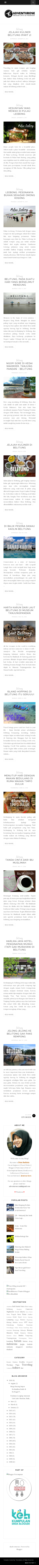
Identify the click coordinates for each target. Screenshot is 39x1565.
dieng (30, 1341)
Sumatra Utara (11, 1335)
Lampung (10, 1320)
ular (22, 1368)
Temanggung (22, 1338)
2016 (10, 1438)
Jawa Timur (21, 1314)
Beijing (30, 1306)
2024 (10, 1414)
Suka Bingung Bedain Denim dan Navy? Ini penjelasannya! (22, 1207)
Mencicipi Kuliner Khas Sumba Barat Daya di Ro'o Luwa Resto (23, 1260)
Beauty (9, 1362)
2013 (10, 1447)
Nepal (30, 1322)
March (13, 1404)
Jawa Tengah (11, 1314)
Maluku (15, 1322)
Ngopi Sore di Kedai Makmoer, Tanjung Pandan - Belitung (19, 366)
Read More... (9, 92)
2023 (10, 1417)
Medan (21, 1322)
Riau (31, 1327)
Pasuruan (29, 1325)
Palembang (10, 1325)
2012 (10, 1450)
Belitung (19, 29)
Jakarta (22, 1312)
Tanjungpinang (11, 1338)
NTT (25, 1322)
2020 (10, 1426)
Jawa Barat (29, 1312)
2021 (10, 1423)
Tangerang (28, 1335)
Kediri (15, 1317)
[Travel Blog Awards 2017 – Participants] (19, 1289)
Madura (22, 1320)
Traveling (27, 1364)
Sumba (20, 1335)
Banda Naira (20, 1306)
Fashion (15, 1362)
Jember (30, 1314)
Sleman (29, 1330)
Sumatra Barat (12, 1333)
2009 (10, 1459)
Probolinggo (10, 1327)
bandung (10, 1341)
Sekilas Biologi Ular (21, 1236)
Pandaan (20, 1325)
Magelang (29, 1320)
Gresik (17, 1312)
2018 (10, 1432)
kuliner (16, 1367)
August (13, 1383)
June (12, 1401)
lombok (29, 1344)
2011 (10, 1453)
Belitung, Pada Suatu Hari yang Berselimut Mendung (19, 282)
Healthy (22, 1362)
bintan (25, 1341)
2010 (10, 1456)
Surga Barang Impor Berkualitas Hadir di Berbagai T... (18, 1389)
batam (17, 1341)
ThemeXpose (19, 1560)
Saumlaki (9, 1330)
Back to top (29, 1563)
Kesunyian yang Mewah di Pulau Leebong (19, 111)
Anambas (9, 1306)
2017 (10, 1435)
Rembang (26, 1327)
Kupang (30, 1317)
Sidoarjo (23, 1330)
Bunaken (19, 1309)
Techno (10, 1365)
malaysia (10, 1347)
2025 (10, 1411)
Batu (26, 1306)
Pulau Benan (18, 1327)
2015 (10, 1441)
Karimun (9, 1317)
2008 (10, 1462)
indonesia (12, 1344)
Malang (9, 1322)
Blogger (19, 1549)
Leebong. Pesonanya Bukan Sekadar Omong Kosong (19, 195)
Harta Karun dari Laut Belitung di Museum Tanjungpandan (19, 610)
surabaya (29, 1347)
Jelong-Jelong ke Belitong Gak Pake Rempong (19, 1033)
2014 (10, 1444)
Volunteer (9, 1368)
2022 (10, 1420)
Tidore (30, 1338)
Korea (25, 1317)
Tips (17, 1365)
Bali (13, 1306)
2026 (10, 1380)
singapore (19, 1347)
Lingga (17, 1320)
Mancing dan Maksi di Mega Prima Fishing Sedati (22, 1249)
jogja (22, 1344)
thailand (9, 1349)
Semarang (16, 1330)
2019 (10, 1429)
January (13, 1407)
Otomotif (29, 1362)
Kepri (20, 1317)
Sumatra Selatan (26, 1333)
